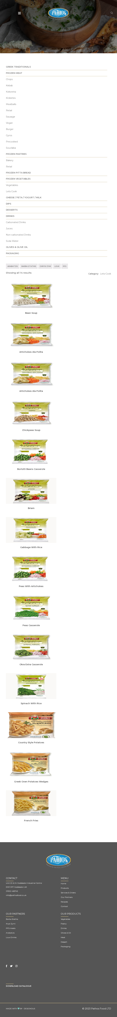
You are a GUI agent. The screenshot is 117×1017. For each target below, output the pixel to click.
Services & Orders (68, 892)
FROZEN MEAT (14, 73)
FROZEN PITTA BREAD (18, 172)
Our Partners (67, 897)
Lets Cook (11, 191)
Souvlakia (11, 148)
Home (63, 883)
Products (65, 888)
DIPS (8, 203)
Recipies (64, 902)
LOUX (57, 266)
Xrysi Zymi (10, 924)
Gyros (9, 135)
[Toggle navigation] (19, 13)
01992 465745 (12, 891)
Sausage (10, 116)
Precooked (12, 141)
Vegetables (12, 185)
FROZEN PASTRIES (16, 154)
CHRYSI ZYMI (45, 266)
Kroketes (11, 98)
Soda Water (12, 241)
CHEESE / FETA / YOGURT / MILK (23, 197)
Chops (9, 79)
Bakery (9, 160)
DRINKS (10, 216)
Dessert (64, 942)
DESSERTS (12, 209)
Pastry (64, 924)
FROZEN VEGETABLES (18, 178)
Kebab (9, 85)
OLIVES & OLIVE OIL (17, 247)
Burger (9, 129)
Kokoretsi (11, 91)
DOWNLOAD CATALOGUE (18, 986)
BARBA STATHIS (28, 266)
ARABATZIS (12, 266)
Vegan (9, 123)
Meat (63, 937)
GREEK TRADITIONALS (18, 66)
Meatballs (11, 104)
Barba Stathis (12, 919)
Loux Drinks (11, 937)
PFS (64, 266)
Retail (9, 110)
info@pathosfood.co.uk (16, 895)
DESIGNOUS (29, 1008)
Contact (64, 906)
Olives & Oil (66, 933)
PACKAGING (12, 253)
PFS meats (10, 928)
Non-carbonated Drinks (18, 234)
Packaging (65, 946)
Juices (9, 228)
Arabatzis (10, 933)
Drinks (64, 928)
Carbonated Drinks (16, 222)
